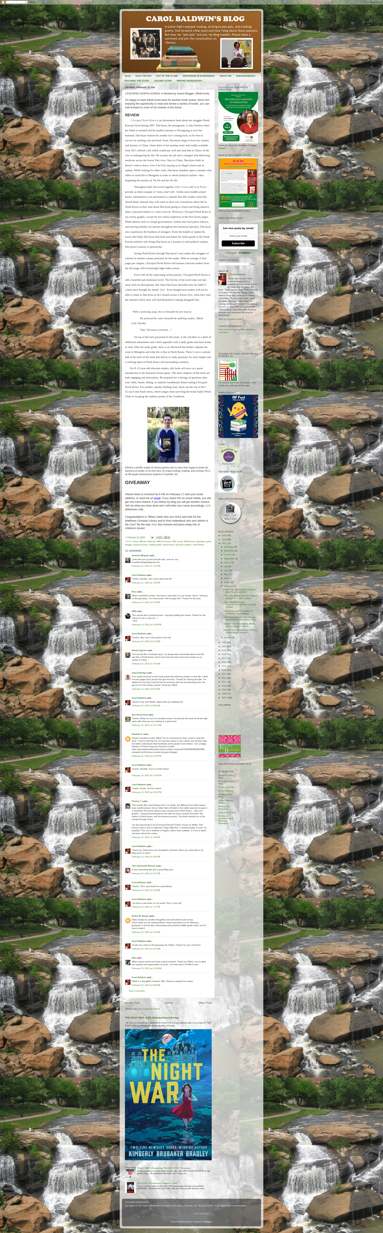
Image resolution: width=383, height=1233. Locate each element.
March (227, 582)
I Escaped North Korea (143, 120)
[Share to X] (163, 537)
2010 (224, 686)
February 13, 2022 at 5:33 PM (146, 602)
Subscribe (238, 243)
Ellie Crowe (181, 186)
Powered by (231, 253)
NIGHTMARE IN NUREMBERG (199, 76)
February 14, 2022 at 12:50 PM (146, 792)
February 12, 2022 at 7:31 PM (146, 566)
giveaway (200, 541)
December (229, 547)
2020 (224, 646)
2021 (224, 642)
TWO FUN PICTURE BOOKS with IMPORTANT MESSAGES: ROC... (241, 618)
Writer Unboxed (225, 791)
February (228, 586)
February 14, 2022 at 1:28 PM (146, 837)
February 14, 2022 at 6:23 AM (146, 641)
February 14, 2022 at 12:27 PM (146, 725)
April (226, 578)
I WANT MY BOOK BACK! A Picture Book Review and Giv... (240, 591)
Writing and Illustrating (223, 807)
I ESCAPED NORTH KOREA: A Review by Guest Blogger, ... (238, 612)
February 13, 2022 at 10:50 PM (146, 625)
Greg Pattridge (139, 673)
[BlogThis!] (160, 537)
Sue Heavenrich (140, 715)
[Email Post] (152, 537)
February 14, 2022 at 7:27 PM (146, 907)
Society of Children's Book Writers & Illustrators (225, 819)
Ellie (134, 958)
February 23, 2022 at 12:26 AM (146, 968)
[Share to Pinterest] (168, 537)
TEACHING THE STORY (136, 80)
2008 (224, 694)
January (228, 637)
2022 (224, 543)
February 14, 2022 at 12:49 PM (146, 775)
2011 (224, 682)
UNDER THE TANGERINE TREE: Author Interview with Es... (239, 625)
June (226, 570)
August (227, 562)
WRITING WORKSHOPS (189, 80)
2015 (224, 666)
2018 (224, 654)
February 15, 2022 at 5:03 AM (146, 932)
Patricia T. (137, 801)
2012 (224, 678)
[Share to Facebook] (165, 537)
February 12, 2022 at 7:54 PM (146, 583)
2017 (224, 658)
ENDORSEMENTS (245, 76)
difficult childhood (147, 541)
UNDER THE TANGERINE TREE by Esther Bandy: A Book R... (240, 631)
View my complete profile (230, 319)
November (229, 551)
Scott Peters (200, 186)
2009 (224, 690)
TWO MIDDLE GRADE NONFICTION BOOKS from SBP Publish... (240, 604)
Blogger (208, 1222)
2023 (224, 539)
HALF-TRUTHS (143, 76)
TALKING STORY (163, 80)
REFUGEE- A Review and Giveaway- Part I (157, 1183)
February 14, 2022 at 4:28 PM (146, 890)
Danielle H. (137, 734)
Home (128, 76)
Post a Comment (137, 991)
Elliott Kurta (189, 541)
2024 (224, 535)
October (228, 555)
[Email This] (157, 537)
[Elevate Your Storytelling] (230, 525)
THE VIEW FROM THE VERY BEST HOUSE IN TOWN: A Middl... (240, 597)
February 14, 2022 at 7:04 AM (146, 664)
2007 (224, 698)
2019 (224, 650)
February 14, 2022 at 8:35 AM (146, 705)
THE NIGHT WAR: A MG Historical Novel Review (152, 1017)
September (229, 559)
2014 (224, 670)
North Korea (168, 545)
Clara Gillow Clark (226, 812)
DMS (134, 611)
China (135, 541)
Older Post (205, 1002)
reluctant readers (183, 545)
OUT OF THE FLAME (167, 76)
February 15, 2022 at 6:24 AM (146, 949)
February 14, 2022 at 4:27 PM (146, 873)
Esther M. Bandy (140, 916)
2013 (224, 674)
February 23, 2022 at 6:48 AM (146, 985)
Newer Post (132, 1002)
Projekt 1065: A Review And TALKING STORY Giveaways (164, 1168)
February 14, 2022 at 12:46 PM (146, 756)
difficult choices (164, 541)
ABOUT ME (225, 76)
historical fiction (140, 545)
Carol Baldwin (139, 575)
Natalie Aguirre (139, 650)
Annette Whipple (140, 555)
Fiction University (226, 787)
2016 (224, 662)
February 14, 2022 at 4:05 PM (146, 857)
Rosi (155, 524)
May (226, 574)
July (226, 566)
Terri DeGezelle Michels (144, 866)
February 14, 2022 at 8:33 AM (146, 689)
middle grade (155, 545)
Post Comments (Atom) (149, 1009)
